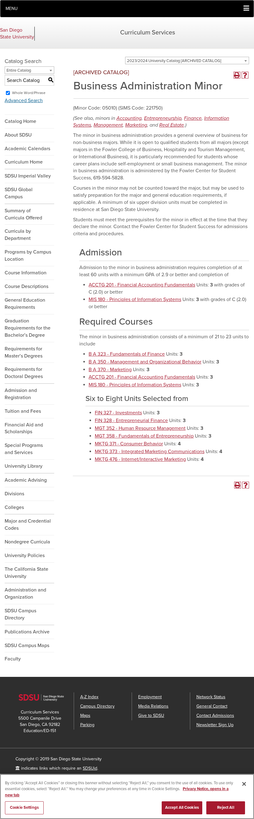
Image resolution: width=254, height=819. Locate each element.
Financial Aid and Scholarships (24, 428)
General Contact (211, 706)
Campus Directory (97, 706)
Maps (85, 715)
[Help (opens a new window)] (245, 75)
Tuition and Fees (23, 411)
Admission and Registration (21, 394)
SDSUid (90, 768)
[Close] (244, 784)
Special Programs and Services (24, 449)
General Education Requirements (25, 303)
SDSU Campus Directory (20, 614)
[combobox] (187, 60)
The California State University (26, 572)
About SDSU (18, 135)
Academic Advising (26, 480)
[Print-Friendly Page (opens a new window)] (237, 75)
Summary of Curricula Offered (23, 214)
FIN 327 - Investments (118, 413)
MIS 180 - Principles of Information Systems (135, 299)
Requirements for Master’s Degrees (23, 352)
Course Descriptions (26, 286)
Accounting (129, 118)
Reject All (225, 807)
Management (108, 125)
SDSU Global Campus (19, 193)
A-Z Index (89, 697)
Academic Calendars (27, 149)
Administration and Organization (25, 593)
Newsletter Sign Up (215, 724)
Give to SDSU (151, 715)
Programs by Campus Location (28, 255)
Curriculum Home (24, 162)
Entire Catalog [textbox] (19, 70)
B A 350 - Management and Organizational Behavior (145, 362)
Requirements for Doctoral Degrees (24, 373)
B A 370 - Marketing (110, 370)
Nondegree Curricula (27, 542)
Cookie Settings (24, 807)
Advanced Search (24, 100)
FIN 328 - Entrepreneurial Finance (131, 420)
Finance (193, 118)
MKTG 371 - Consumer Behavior (129, 444)
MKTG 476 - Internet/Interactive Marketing (140, 459)
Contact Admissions (215, 715)
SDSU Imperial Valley (28, 176)
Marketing (136, 125)
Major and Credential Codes (28, 524)
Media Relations (153, 706)
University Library (23, 466)
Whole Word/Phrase (29, 93)
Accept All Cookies (182, 807)
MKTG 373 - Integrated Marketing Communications (149, 451)
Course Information (25, 273)
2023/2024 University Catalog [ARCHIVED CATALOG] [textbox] (174, 60)
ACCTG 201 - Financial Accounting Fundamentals (142, 285)
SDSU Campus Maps (27, 645)
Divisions (14, 494)
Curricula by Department (18, 234)
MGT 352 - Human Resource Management (140, 428)
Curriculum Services (147, 32)
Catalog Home (20, 121)
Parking (87, 724)
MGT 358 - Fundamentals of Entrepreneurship (144, 436)
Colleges (14, 507)
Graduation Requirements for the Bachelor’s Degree (27, 328)
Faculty (13, 659)
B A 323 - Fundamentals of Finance (127, 354)
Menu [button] (12, 8)
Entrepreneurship (163, 118)
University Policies (25, 555)
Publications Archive (27, 632)
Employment (150, 697)
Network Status (211, 697)
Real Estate (171, 125)
